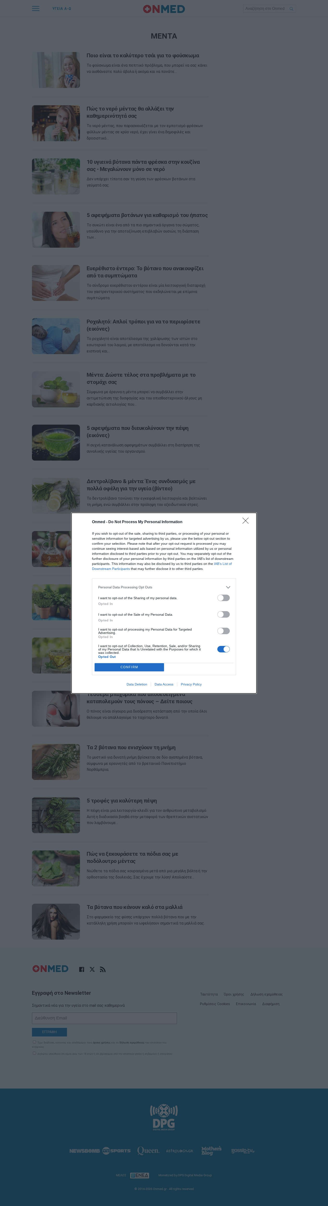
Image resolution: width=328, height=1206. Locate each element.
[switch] (223, 598)
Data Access (164, 684)
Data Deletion (137, 684)
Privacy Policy (191, 684)
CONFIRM (129, 667)
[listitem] (164, 587)
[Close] (247, 522)
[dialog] (164, 603)
